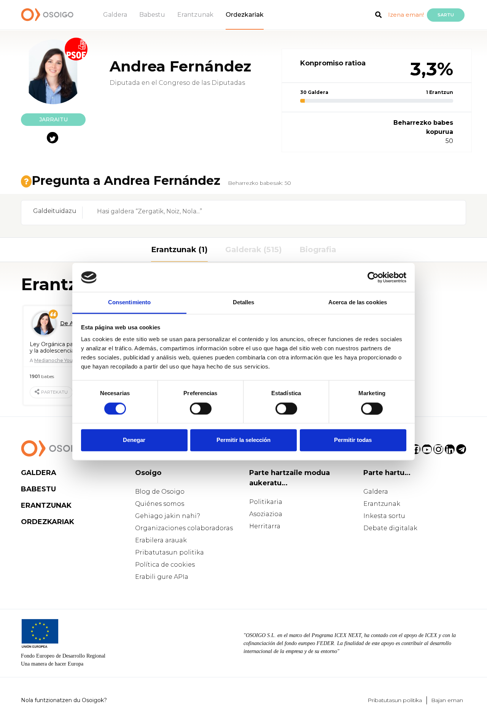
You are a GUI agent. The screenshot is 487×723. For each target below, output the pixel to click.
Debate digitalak (390, 528)
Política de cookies (165, 564)
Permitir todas (353, 440)
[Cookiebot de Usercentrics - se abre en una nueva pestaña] (373, 277)
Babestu (152, 14)
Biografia (317, 249)
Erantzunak (195, 14)
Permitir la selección (243, 440)
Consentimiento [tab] (129, 302)
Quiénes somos (159, 503)
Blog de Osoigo (160, 491)
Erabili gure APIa (161, 576)
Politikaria (265, 501)
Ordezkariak (245, 14)
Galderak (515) (253, 249)
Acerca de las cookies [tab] (357, 302)
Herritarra (264, 526)
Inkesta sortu (384, 516)
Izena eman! (406, 14)
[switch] (201, 408)
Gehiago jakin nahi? (167, 516)
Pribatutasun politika (169, 552)
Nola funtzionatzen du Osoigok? (64, 700)
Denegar (134, 440)
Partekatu (54, 392)
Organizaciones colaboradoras (184, 528)
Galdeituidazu (54, 211)
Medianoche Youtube (58, 360)
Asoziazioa (265, 514)
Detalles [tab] (244, 302)
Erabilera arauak (161, 540)
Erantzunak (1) (179, 249)
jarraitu (53, 119)
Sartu (446, 14)
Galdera (115, 14)
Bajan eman (447, 700)
